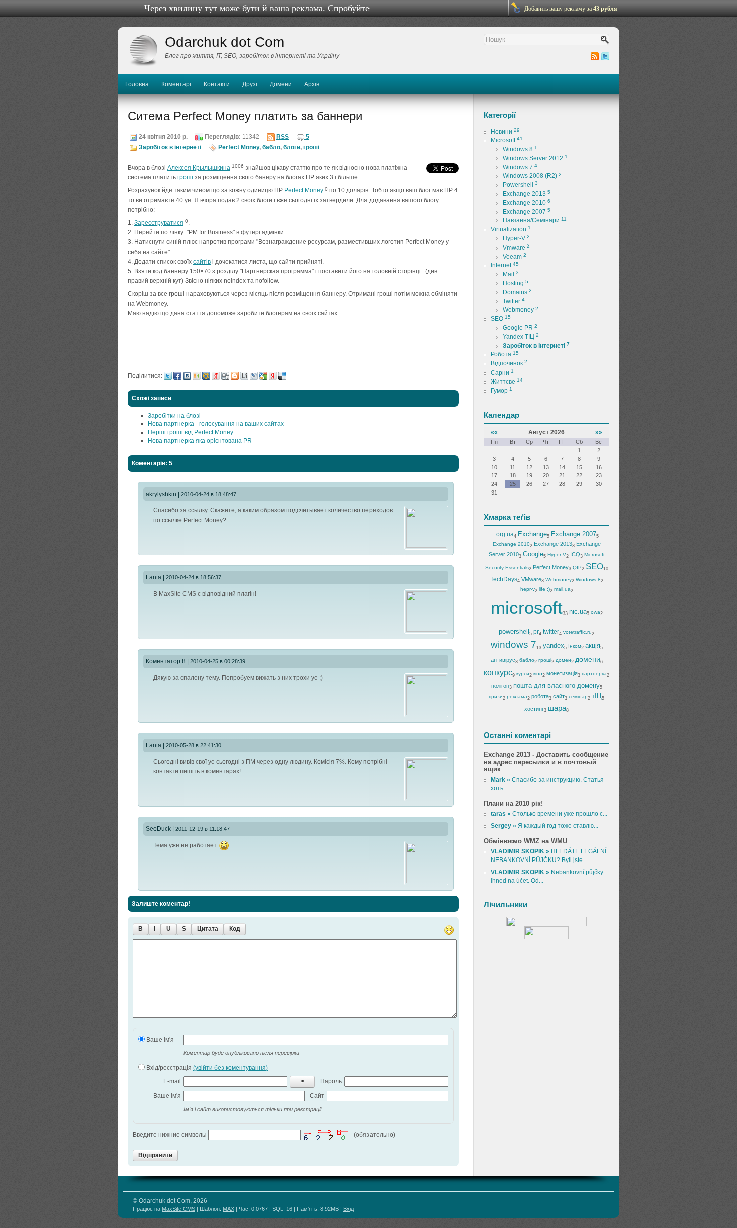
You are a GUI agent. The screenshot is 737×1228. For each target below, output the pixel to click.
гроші (311, 147)
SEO (501, 318)
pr (536, 631)
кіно (537, 673)
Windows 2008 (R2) (532, 175)
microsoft (527, 608)
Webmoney (520, 309)
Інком (574, 646)
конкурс (498, 672)
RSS (282, 136)
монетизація (562, 673)
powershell (514, 631)
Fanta (153, 577)
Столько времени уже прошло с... (549, 813)
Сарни (502, 372)
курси (522, 673)
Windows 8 (520, 149)
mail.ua (562, 589)
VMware (531, 579)
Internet (505, 265)
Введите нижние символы (170, 1134)
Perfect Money (238, 147)
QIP (577, 567)
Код (234, 928)
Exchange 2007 (526, 211)
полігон (500, 686)
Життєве (507, 381)
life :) (544, 589)
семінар (578, 696)
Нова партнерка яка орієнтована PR (200, 440)
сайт (559, 696)
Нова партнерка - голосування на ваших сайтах (216, 423)
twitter (551, 631)
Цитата (207, 928)
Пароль (331, 1081)
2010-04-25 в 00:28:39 (217, 661)
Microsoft (507, 140)
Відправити (155, 1155)
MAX (228, 1209)
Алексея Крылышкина (198, 167)
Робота (505, 354)
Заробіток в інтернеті (170, 147)
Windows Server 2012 (535, 158)
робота (540, 696)
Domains (517, 292)
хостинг (534, 709)
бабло (271, 147)
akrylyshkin (161, 494)
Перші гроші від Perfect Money (190, 432)
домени (587, 659)
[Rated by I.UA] (546, 921)
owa (595, 612)
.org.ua (504, 534)
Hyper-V (516, 238)
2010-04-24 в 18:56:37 (193, 577)
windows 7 (513, 644)
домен (563, 660)
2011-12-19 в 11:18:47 (202, 829)
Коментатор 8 (166, 661)
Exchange (532, 534)
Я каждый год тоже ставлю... (544, 825)
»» (598, 432)
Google (533, 554)
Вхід (348, 1209)
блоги (291, 147)
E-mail (172, 1081)
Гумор (501, 390)
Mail (511, 274)
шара (557, 708)
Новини (505, 131)
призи (496, 696)
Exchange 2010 (526, 202)
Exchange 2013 (526, 193)
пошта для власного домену (556, 685)
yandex (553, 645)
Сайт (317, 1095)
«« (494, 432)
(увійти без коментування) (230, 1067)
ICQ (575, 554)
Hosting (515, 283)
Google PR (520, 327)
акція (592, 645)
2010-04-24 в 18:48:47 (208, 494)
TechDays (503, 579)
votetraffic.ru (577, 632)
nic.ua (578, 612)
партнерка (594, 673)
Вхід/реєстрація (206, 1067)
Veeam (514, 256)
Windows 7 (520, 167)
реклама (517, 696)
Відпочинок (509, 363)
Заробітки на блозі (174, 415)
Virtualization (511, 229)
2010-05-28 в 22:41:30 (193, 745)
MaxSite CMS (178, 1209)
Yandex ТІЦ (521, 336)
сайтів (202, 261)
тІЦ (597, 696)
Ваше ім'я (159, 1039)
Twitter (514, 301)
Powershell (520, 184)
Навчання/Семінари (535, 220)
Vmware (516, 247)
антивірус (503, 660)
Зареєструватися (158, 222)
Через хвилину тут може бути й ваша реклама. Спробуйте (257, 8)
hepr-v (527, 589)
